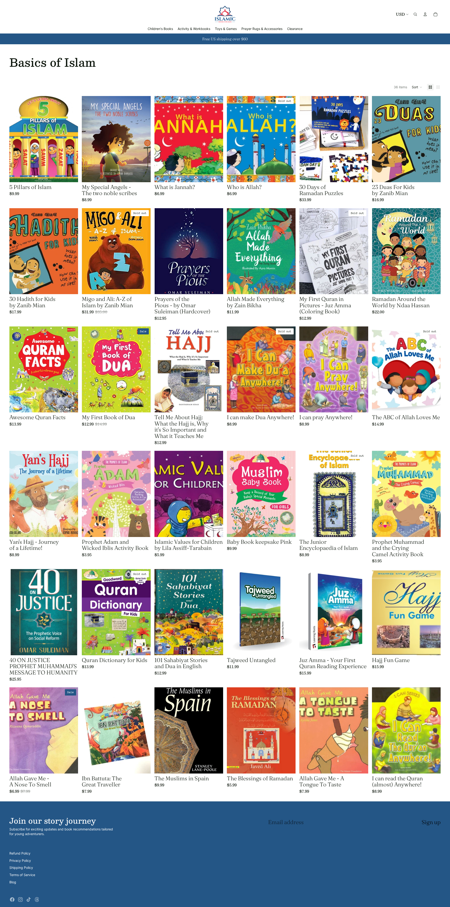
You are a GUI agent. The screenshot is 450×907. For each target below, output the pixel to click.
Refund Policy (19, 853)
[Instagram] (20, 899)
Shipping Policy (21, 868)
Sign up (431, 822)
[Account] (425, 14)
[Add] (71, 175)
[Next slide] (144, 139)
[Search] (415, 14)
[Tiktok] (28, 899)
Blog (12, 882)
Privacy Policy (20, 861)
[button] (417, 87)
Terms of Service (22, 875)
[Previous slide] (89, 139)
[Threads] (37, 899)
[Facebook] (12, 899)
